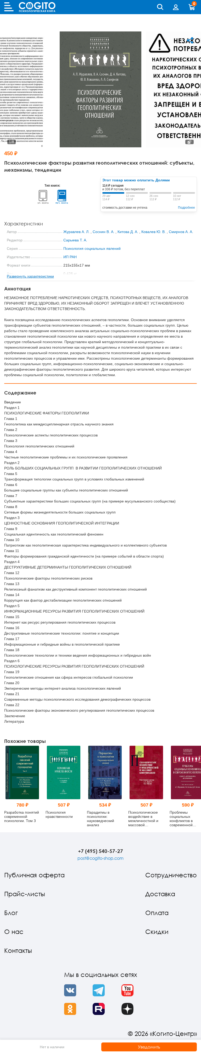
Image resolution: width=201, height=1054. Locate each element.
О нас (14, 931)
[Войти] (176, 7)
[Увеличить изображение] (189, 142)
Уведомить (149, 1047)
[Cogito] (37, 7)
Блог (11, 912)
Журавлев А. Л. (76, 232)
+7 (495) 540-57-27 (100, 851)
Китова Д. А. (128, 232)
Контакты (18, 950)
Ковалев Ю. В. (153, 232)
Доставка (160, 894)
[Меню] (9, 7)
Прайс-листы (24, 894)
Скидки (157, 931)
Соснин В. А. (103, 232)
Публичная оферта (34, 875)
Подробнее (186, 207)
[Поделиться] (190, 40)
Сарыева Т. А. (75, 240)
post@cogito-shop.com (100, 858)
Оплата (157, 912)
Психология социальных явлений (92, 248)
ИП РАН (70, 257)
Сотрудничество (171, 875)
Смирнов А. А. (181, 232)
